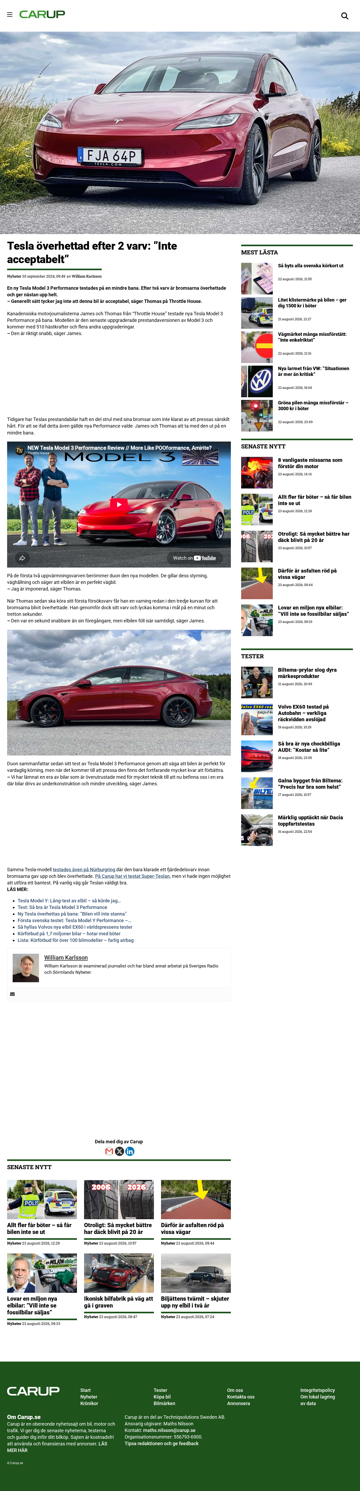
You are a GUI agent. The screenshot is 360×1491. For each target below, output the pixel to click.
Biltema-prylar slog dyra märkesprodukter (307, 673)
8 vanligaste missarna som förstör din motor (310, 463)
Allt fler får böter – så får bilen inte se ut (39, 1228)
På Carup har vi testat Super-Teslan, (133, 876)
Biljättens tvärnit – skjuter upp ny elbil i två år (195, 1302)
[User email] (12, 994)
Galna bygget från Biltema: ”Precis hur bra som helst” (310, 783)
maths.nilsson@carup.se (169, 1430)
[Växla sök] (345, 16)
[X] (119, 1151)
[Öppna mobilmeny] (9, 14)
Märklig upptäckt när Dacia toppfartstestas (310, 820)
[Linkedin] (129, 1151)
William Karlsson (87, 276)
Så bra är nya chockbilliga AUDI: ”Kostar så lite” (309, 746)
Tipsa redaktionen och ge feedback (161, 1443)
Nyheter (14, 276)
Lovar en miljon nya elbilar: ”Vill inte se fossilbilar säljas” (32, 1305)
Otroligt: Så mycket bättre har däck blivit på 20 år (118, 1228)
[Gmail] (109, 1151)
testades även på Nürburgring (84, 869)
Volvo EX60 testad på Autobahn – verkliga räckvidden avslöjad (303, 713)
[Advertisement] (119, 379)
